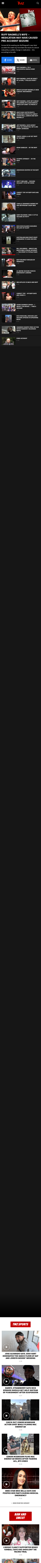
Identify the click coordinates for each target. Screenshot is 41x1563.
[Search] (38, 3)
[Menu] (3, 3)
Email (34, 60)
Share (9, 60)
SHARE (22, 60)
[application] (20, 19)
